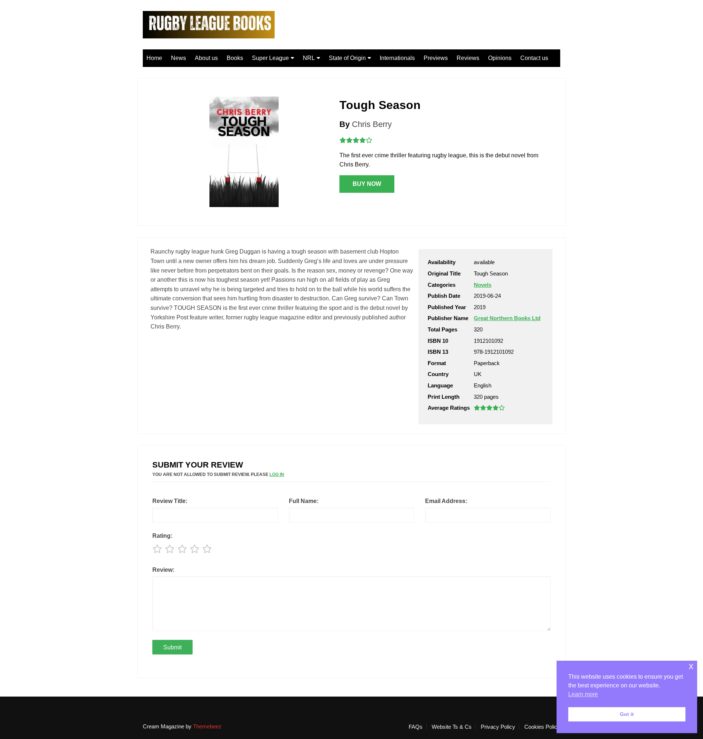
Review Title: (169, 501)
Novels (482, 285)
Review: (163, 570)
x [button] (691, 666)
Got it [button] (627, 714)
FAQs (416, 727)
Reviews (468, 58)
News (178, 58)
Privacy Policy (498, 727)
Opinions (500, 58)
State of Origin (347, 58)
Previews (436, 58)
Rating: (162, 536)
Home (154, 58)
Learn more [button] (583, 694)
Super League (270, 58)
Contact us (534, 58)
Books (235, 58)
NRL (309, 58)
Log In (276, 474)
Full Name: (304, 501)
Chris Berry (372, 124)
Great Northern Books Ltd (507, 318)
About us (206, 58)
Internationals (397, 58)
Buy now (367, 184)
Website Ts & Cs (452, 727)
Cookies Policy (542, 727)
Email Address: (446, 501)
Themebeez (207, 726)
